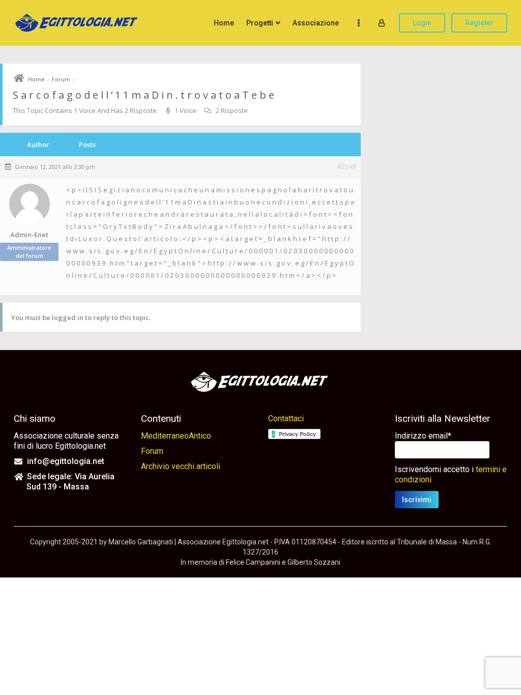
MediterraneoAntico (176, 436)
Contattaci (286, 418)
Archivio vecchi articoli (180, 466)
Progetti (259, 23)
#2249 (346, 167)
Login (422, 23)
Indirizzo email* (423, 436)
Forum (61, 79)
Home (224, 23)
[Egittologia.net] (77, 23)
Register (479, 23)
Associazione (316, 23)
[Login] (381, 23)
